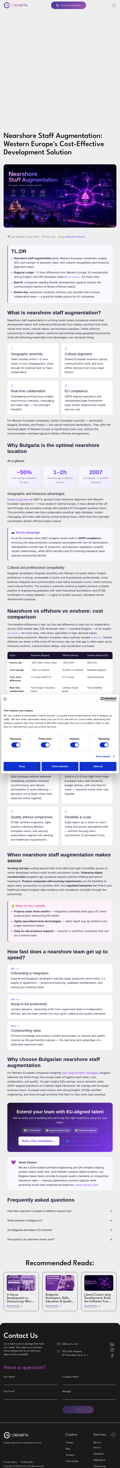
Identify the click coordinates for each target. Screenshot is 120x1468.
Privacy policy (10, 1462)
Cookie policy (27, 1462)
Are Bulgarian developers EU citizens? (29, 1230)
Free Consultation (70, 5)
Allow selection (60, 766)
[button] (113, 5)
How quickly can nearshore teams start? (31, 1239)
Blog (68, 1449)
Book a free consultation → (39, 1140)
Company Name (70, 1377)
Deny (22, 766)
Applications (99, 1460)
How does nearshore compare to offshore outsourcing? (39, 1211)
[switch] (45, 744)
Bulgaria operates (18, 499)
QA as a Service (97, 1445)
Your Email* (9, 1391)
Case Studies (72, 1461)
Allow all (98, 766)
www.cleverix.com (86, 1184)
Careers (69, 1443)
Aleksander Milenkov (75, 237)
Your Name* (10, 1377)
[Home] (16, 5)
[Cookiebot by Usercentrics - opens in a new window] (102, 699)
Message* (67, 1391)
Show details (103, 756)
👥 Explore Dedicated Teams (81, 1141)
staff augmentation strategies (80, 1072)
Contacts (70, 1455)
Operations (98, 1454)
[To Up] (113, 1435)
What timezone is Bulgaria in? (24, 1220)
